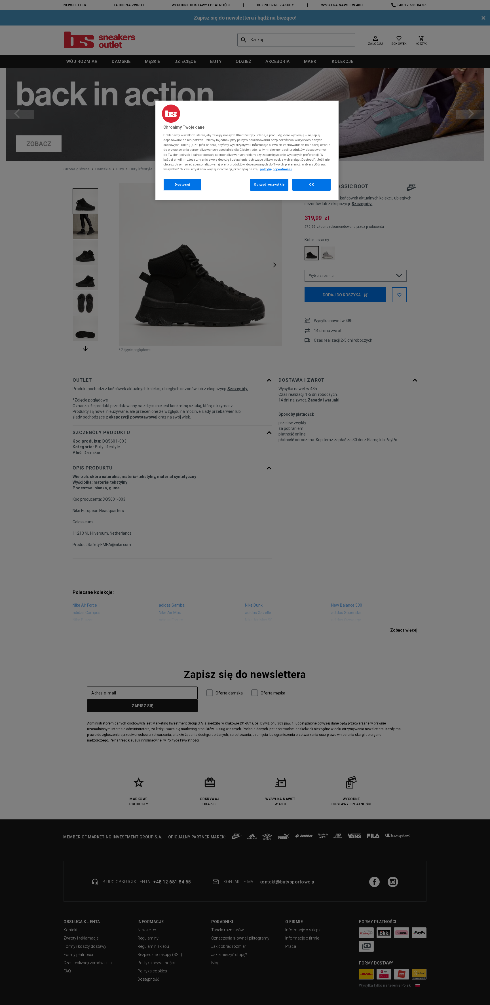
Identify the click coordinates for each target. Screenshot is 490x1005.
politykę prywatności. (276, 169)
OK (311, 184)
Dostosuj (182, 184)
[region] (247, 150)
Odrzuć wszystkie (269, 184)
